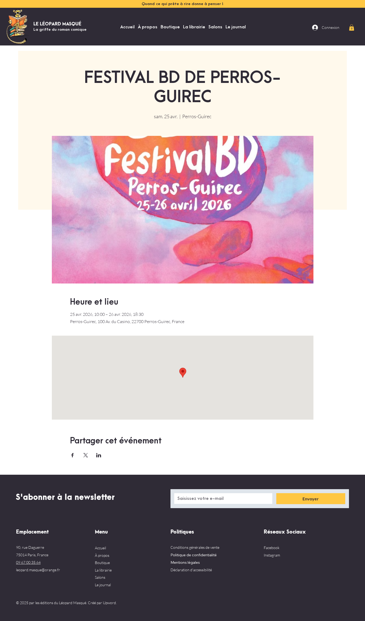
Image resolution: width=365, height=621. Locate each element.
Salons (100, 577)
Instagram (272, 555)
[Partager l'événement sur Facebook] (72, 455)
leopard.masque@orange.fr (38, 570)
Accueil (100, 548)
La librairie (103, 570)
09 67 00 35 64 (28, 562)
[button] (351, 27)
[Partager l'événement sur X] (85, 455)
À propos (102, 555)
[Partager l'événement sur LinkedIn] (98, 455)
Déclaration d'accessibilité (191, 570)
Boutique (102, 562)
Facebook (271, 547)
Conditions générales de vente (194, 547)
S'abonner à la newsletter (65, 497)
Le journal (103, 584)
